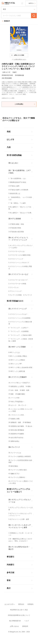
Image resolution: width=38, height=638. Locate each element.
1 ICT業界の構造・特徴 (16, 224)
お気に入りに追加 (19, 55)
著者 (9, 580)
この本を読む (19, 104)
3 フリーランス (13, 287)
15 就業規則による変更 (16, 386)
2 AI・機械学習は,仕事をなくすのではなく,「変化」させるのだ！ (20, 540)
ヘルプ (26, 621)
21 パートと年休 (13, 398)
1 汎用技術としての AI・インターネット (20, 534)
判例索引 (10, 565)
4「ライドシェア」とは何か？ (18, 328)
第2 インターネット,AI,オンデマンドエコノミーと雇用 (19, 526)
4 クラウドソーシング (15, 259)
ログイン (31, 3)
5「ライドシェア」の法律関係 (18, 331)
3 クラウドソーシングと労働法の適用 (20, 323)
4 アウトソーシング (15, 291)
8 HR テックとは (14, 352)
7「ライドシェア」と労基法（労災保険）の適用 (20, 340)
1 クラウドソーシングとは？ (17, 314)
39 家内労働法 (13, 466)
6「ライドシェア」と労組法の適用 (19, 335)
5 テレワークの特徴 (15, 295)
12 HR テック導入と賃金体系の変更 (20, 367)
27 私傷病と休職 (13, 419)
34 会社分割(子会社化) (15, 437)
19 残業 (11, 394)
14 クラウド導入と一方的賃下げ (19, 383)
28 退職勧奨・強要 (14, 422)
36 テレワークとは (14, 453)
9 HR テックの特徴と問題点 (17, 356)
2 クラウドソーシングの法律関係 (19, 318)
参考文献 (10, 573)
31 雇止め (29, 426)
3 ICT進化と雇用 (13, 186)
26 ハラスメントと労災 (16, 415)
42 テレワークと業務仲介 (16, 477)
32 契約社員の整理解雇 (16, 430)
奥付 (9, 588)
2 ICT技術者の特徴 (14, 228)
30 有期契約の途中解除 (16, 426)
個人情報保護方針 (15, 621)
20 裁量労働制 (20, 394)
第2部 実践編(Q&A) (15, 301)
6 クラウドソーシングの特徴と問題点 (20, 267)
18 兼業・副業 (24, 390)
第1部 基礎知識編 (14, 155)
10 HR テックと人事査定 (16, 360)
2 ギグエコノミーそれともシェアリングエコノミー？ (20, 514)
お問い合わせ (14, 626)
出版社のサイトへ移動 (8, 98)
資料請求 (25, 626)
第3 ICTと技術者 (14, 219)
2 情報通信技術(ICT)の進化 (17, 182)
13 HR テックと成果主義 (16, 371)
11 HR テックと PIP (15, 364)
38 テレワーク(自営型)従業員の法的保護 (20, 461)
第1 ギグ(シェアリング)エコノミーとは (19, 501)
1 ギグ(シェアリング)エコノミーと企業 (20, 508)
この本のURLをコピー (19, 59)
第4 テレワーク (14, 447)
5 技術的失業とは (14, 193)
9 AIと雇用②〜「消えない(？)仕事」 (20, 213)
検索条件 (7, 21)
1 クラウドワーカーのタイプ (17, 280)
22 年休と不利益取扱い (16, 401)
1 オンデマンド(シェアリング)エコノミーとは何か (20, 246)
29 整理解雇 (27, 422)
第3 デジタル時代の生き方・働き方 (19, 548)
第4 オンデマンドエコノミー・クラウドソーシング (18, 239)
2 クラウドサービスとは (16, 251)
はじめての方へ (10, 604)
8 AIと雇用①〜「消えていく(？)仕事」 (19, 208)
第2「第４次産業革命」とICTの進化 (19, 172)
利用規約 (30, 604)
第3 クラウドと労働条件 (17, 377)
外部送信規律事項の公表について (19, 615)
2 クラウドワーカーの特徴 (17, 283)
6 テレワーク (27, 295)
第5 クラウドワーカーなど (18, 274)
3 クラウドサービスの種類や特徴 (19, 255)
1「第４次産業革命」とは (17, 178)
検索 (34, 15)
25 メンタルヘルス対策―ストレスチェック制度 (20, 410)
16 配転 (28, 386)
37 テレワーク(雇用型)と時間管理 (19, 456)
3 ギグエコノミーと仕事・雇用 (18, 519)
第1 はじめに (13, 163)
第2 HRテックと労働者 (17, 347)
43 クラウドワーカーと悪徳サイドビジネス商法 (20, 482)
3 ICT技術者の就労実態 (16, 232)
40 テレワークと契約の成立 (17, 470)
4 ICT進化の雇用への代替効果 (18, 190)
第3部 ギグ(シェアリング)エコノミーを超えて (18, 490)
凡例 (9, 147)
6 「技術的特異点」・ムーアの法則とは (20, 198)
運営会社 (21, 604)
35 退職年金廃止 (13, 441)
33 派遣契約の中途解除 (16, 434)
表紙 (9, 132)
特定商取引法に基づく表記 (19, 610)
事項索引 (10, 557)
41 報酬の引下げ (13, 473)
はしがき (10, 139)
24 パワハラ (22, 405)
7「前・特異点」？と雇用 (17, 203)
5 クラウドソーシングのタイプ (18, 262)
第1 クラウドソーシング (17, 309)
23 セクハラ (12, 405)
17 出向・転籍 (13, 390)
